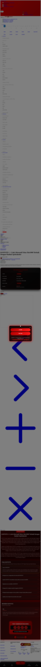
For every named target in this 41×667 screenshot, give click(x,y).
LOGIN (20, 329)
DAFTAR (20, 333)
